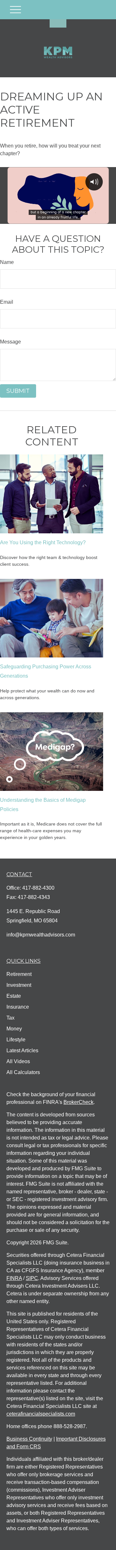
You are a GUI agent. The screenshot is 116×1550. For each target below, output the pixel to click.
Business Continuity (29, 1439)
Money (14, 1028)
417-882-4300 (38, 888)
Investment (18, 985)
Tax (10, 1018)
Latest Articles (22, 1050)
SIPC (32, 1278)
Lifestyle (15, 1039)
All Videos (18, 1061)
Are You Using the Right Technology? (43, 542)
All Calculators (23, 1072)
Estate (13, 996)
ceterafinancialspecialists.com (40, 1414)
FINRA (14, 1278)
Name (7, 262)
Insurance (17, 1007)
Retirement (19, 974)
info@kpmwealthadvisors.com (40, 934)
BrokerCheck (78, 1102)
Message (10, 341)
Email (6, 302)
